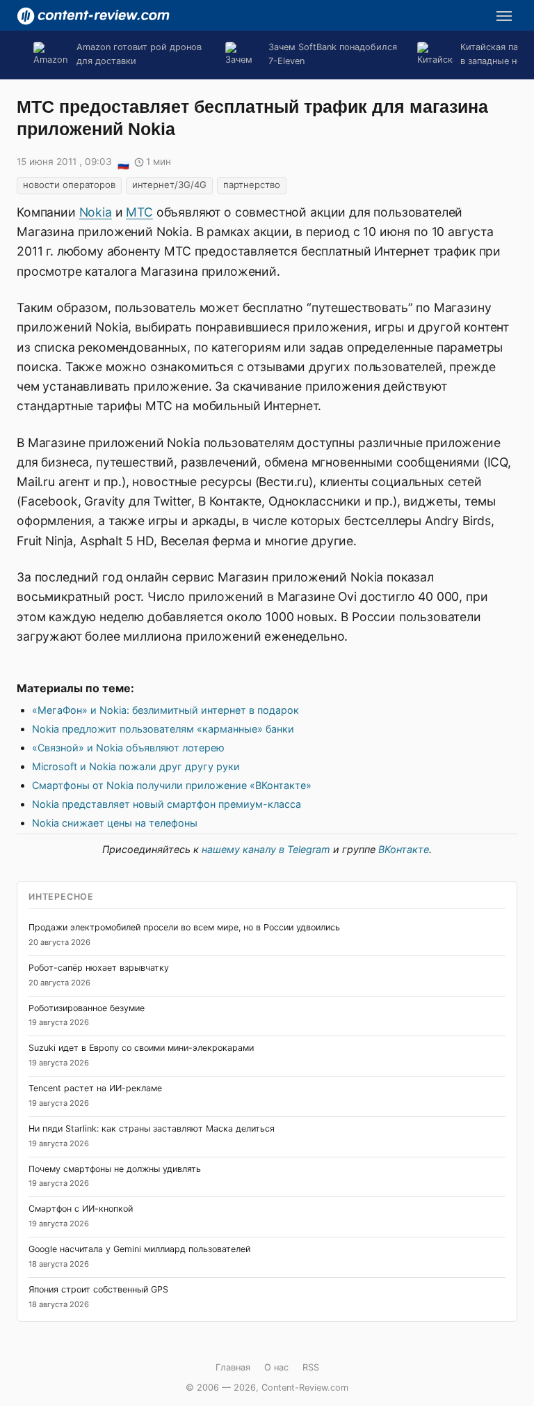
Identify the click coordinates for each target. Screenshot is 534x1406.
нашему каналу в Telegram (266, 849)
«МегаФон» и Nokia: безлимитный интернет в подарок (165, 710)
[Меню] (504, 16)
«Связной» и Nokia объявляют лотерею (128, 747)
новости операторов (69, 184)
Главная (233, 1367)
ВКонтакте (403, 849)
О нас (276, 1367)
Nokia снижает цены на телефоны (114, 823)
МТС (139, 212)
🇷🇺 (123, 162)
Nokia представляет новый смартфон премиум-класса (166, 804)
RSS (310, 1367)
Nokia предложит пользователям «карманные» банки (163, 729)
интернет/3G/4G (169, 184)
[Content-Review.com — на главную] (93, 16)
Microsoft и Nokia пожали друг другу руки (136, 766)
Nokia (95, 212)
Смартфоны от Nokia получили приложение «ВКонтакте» (172, 785)
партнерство (251, 184)
